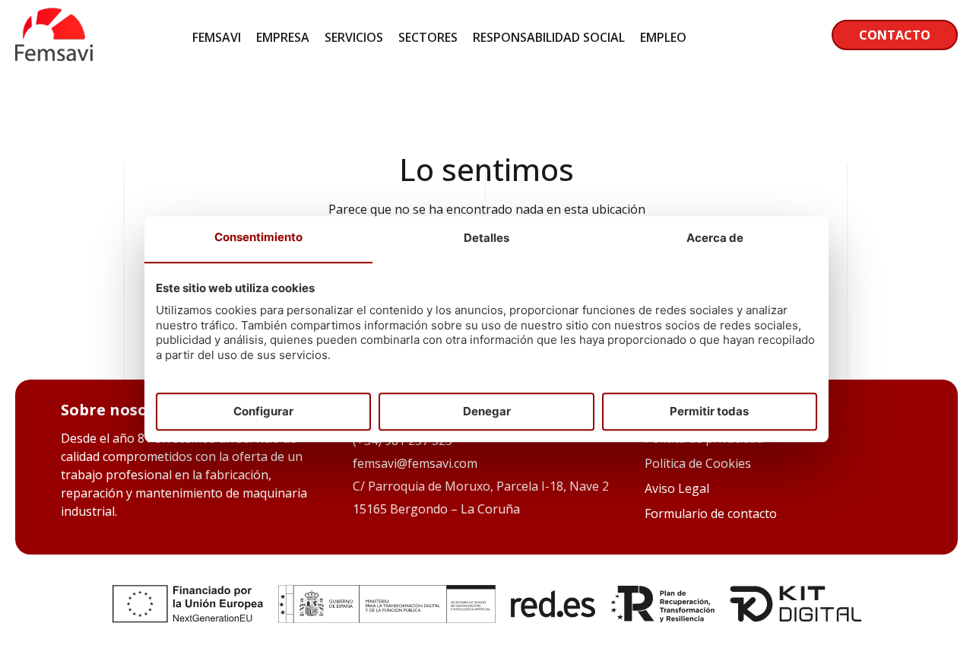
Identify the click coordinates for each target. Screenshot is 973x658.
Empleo (663, 37)
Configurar (263, 411)
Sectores (428, 37)
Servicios (354, 37)
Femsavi (216, 37)
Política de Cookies (698, 463)
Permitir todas (709, 411)
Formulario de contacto (711, 513)
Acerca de (714, 238)
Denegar (487, 411)
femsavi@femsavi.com (415, 463)
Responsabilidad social (549, 37)
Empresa (282, 37)
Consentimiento (258, 237)
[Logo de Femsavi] (54, 57)
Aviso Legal (677, 488)
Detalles (486, 238)
